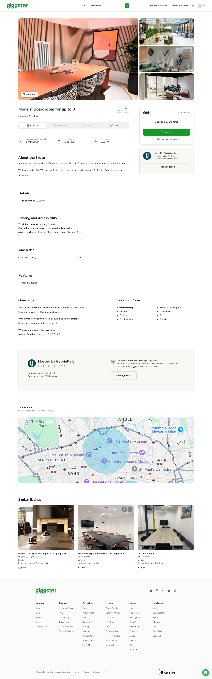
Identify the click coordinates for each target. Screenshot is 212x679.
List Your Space (180, 5)
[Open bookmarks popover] (126, 109)
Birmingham (135, 617)
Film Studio (111, 622)
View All (86, 645)
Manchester (135, 613)
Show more (24, 175)
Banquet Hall (159, 613)
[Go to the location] (46, 527)
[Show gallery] (78, 59)
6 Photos (30, 94)
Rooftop (156, 617)
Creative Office (113, 613)
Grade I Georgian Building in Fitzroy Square (42, 553)
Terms (76, 672)
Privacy (86, 672)
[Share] (119, 109)
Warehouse (111, 640)
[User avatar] (200, 5)
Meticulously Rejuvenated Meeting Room (101, 553)
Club (108, 626)
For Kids (109, 617)
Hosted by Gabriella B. (164, 153)
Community (64, 617)
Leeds (132, 636)
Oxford (133, 640)
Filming (85, 626)
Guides (39, 617)
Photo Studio (112, 608)
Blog (38, 613)
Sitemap (96, 672)
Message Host (166, 166)
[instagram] (157, 590)
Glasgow (134, 631)
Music (155, 608)
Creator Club (41, 626)
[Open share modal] (64, 509)
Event (85, 617)
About (38, 608)
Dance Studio (112, 631)
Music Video (88, 640)
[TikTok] (163, 590)
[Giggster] (17, 5)
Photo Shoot (88, 613)
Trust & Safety (66, 631)
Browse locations (158, 5)
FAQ (61, 613)
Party (84, 608)
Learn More (153, 366)
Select (39, 622)
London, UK (24, 116)
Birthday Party (88, 622)
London (133, 608)
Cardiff (133, 622)
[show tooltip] (179, 139)
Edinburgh (134, 626)
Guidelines (64, 622)
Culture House (146, 553)
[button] (205, 672)
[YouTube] (169, 590)
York (132, 645)
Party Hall (157, 631)
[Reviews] (175, 590)
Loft (154, 626)
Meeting (86, 631)
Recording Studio (114, 636)
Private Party (88, 636)
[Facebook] (151, 590)
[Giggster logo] (46, 591)
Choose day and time (166, 121)
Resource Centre (67, 626)
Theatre (156, 622)
